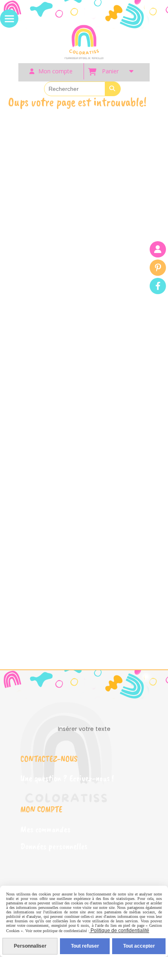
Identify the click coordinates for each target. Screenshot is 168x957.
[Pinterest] (158, 268)
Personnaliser (30, 946)
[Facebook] (158, 286)
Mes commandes (45, 829)
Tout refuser (85, 946)
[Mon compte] (158, 249)
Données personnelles (53, 846)
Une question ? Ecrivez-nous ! (67, 778)
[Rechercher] (113, 88)
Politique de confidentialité (119, 930)
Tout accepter (139, 946)
